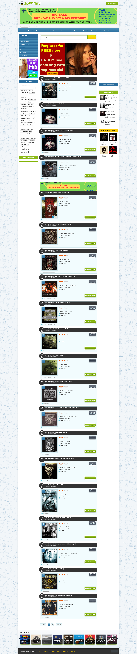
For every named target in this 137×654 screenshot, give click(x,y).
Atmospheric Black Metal (27, 90)
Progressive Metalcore (26, 133)
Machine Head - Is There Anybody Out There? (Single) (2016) (63, 156)
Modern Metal (30, 118)
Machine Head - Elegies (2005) (54, 485)
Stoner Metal (24, 142)
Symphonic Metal (25, 144)
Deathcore (33, 99)
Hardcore (31, 109)
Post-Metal (23, 124)
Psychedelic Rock (25, 138)
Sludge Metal (24, 140)
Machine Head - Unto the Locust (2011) (56, 329)
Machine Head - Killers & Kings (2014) (56, 250)
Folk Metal (23, 104)
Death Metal (25, 99)
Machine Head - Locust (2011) (54, 355)
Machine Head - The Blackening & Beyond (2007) (59, 458)
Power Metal (24, 127)
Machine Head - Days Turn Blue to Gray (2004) (59, 517)
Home (40, 651)
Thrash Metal (46, 126)
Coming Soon (23, 47)
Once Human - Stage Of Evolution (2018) (57, 77)
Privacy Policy (65, 651)
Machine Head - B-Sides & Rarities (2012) (57, 302)
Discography (48, 79)
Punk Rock (33, 138)
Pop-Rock (23, 122)
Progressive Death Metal (27, 129)
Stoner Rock (31, 142)
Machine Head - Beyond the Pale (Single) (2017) (59, 130)
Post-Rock (29, 124)
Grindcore (23, 106)
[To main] (30, 3)
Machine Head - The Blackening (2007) (56, 432)
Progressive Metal (26, 131)
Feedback (72, 651)
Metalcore (23, 118)
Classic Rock (24, 97)
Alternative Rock (25, 88)
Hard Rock (24, 109)
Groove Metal (55, 99)
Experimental (50, 219)
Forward (59, 624)
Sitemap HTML (56, 651)
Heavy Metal (56, 219)
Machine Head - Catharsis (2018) (54, 104)
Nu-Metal (45, 219)
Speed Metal (31, 140)
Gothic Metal (30, 104)
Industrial (23, 113)
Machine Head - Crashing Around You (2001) (58, 595)
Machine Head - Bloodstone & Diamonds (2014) (59, 224)
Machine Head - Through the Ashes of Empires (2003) (61, 544)
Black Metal (24, 92)
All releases (23, 52)
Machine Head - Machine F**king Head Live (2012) (60, 276)
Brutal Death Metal (25, 95)
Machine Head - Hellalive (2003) (54, 569)
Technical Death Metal (26, 146)
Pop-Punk (28, 120)
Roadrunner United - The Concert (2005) (57, 192)
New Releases (23, 38)
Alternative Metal (25, 85)
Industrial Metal (30, 113)
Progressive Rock (25, 136)
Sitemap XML (47, 651)
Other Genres (23, 55)
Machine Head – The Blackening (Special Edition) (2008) (61, 407)
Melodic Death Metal (47, 99)
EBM (30, 102)
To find (92, 37)
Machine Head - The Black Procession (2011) (58, 381)
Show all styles (24, 152)
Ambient (33, 88)
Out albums (23, 49)
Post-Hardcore (30, 122)
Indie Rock (32, 111)
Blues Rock (32, 92)
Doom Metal (24, 102)
